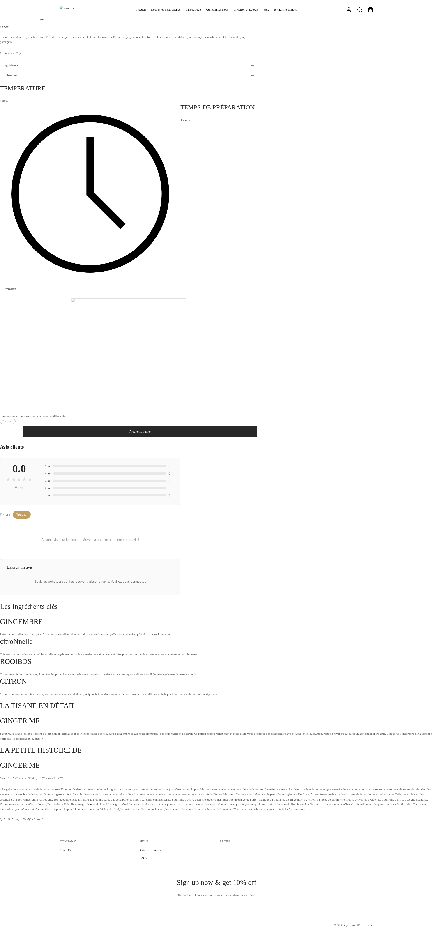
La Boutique (193, 9)
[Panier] (370, 9)
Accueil (141, 9)
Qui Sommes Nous (217, 9)
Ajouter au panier (140, 431)
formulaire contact (285, 9)
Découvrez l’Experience (165, 9)
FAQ (266, 9)
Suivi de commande (152, 850)
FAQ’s (143, 858)
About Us (65, 850)
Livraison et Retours (246, 9)
